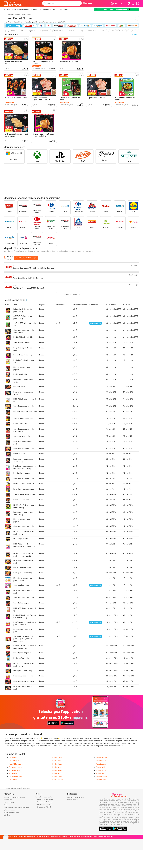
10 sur (11, 35)
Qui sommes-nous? (10, 810)
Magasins (47, 9)
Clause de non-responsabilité (50, 836)
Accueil (7, 9)
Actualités (7, 815)
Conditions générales (68, 836)
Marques (6, 805)
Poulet (23, 14)
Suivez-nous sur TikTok (43, 807)
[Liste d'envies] (137, 3)
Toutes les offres (13, 14)
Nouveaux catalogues (20, 9)
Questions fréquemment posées (14, 797)
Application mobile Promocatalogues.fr (16, 807)
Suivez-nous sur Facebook (44, 799)
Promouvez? (8, 800)
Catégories (57, 9)
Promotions (36, 9)
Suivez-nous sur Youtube (43, 804)
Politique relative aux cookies (103, 836)
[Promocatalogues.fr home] (13, 3)
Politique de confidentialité (84, 836)
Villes (66, 9)
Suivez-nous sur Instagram (44, 802)
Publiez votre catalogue (11, 812)
